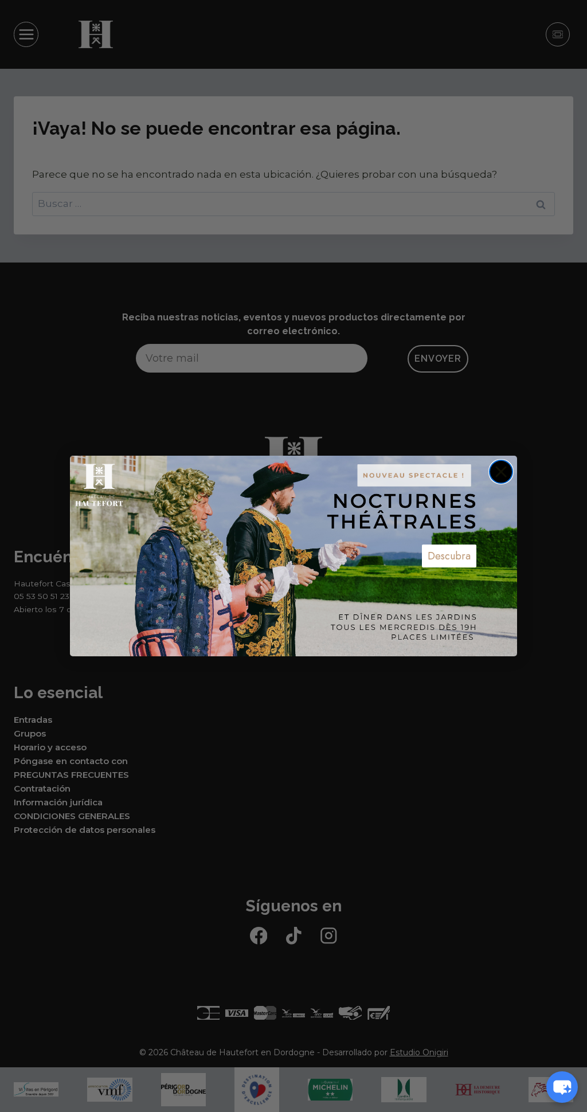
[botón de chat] (562, 1087)
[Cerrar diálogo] (501, 471)
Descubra (449, 556)
